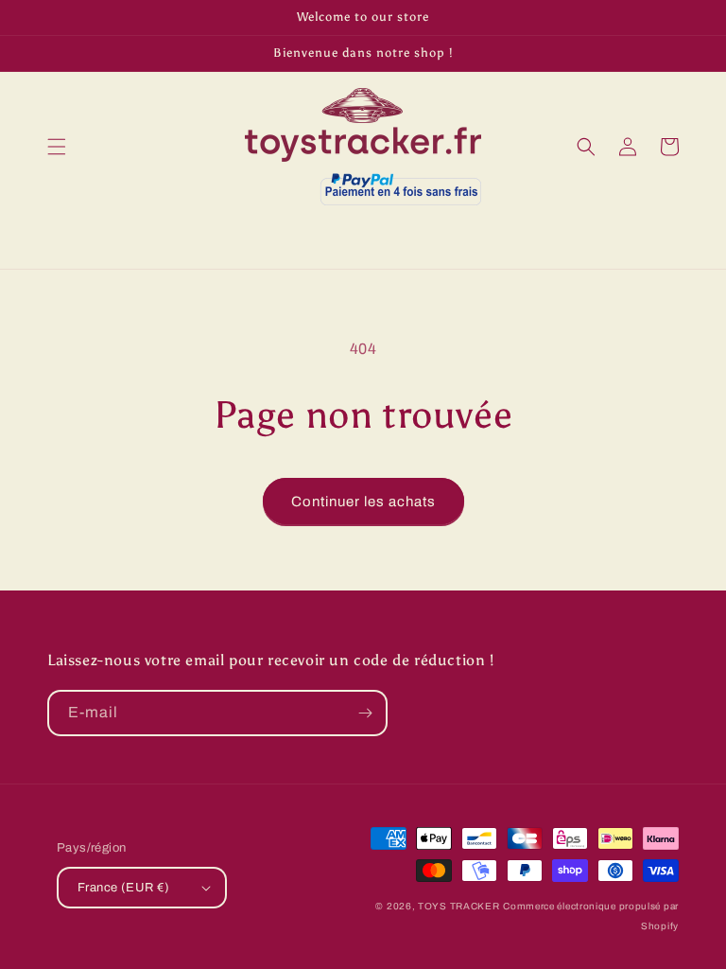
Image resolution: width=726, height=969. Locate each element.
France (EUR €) (124, 887)
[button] (57, 146)
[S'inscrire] (365, 713)
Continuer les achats (363, 501)
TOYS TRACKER (458, 906)
